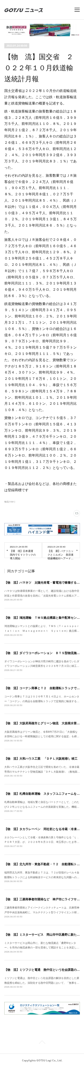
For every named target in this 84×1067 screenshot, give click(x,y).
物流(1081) (9, 501)
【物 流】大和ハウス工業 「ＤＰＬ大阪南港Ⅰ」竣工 (41, 758)
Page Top (42, 1043)
